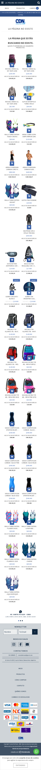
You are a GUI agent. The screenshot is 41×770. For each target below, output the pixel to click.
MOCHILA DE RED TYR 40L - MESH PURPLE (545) (29, 363)
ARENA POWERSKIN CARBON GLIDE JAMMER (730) (29, 168)
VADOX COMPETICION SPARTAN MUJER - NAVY (12, 429)
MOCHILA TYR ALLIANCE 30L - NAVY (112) (29, 330)
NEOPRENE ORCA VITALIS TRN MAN (29, 232)
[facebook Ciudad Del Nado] (20, 644)
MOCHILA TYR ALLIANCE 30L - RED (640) (12, 363)
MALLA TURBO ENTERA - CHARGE (29, 560)
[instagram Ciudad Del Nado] (13, 644)
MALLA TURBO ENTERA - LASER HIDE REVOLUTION (29, 527)
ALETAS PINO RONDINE (29, 200)
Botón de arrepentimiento (21, 748)
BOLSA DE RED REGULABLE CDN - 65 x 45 (29, 265)
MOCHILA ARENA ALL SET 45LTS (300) (29, 70)
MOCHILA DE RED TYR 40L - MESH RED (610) (12, 396)
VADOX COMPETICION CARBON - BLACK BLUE (29, 462)
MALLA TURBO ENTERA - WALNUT (12, 201)
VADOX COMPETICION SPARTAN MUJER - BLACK (29, 495)
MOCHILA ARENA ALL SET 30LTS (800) (12, 103)
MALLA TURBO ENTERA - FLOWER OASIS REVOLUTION (12, 527)
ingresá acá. (33, 746)
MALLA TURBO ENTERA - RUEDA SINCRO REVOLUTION (12, 135)
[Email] (27, 644)
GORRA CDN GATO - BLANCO (12, 298)
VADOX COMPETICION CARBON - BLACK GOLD (29, 429)
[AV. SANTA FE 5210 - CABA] (20, 611)
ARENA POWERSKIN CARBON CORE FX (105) (12, 168)
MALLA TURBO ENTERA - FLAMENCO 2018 (12, 560)
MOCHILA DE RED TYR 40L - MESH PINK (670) (29, 396)
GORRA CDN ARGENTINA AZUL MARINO (29, 298)
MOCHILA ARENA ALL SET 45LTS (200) (12, 70)
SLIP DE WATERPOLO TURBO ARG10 (29, 103)
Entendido (20, 765)
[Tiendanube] (21, 752)
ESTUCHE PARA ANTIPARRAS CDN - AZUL (12, 265)
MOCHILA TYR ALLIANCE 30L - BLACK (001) (12, 330)
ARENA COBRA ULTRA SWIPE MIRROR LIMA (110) (29, 135)
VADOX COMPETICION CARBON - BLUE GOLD (12, 495)
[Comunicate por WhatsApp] (36, 752)
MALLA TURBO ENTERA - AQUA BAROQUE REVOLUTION (12, 593)
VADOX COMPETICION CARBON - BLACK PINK (12, 462)
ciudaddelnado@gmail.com (25, 655)
